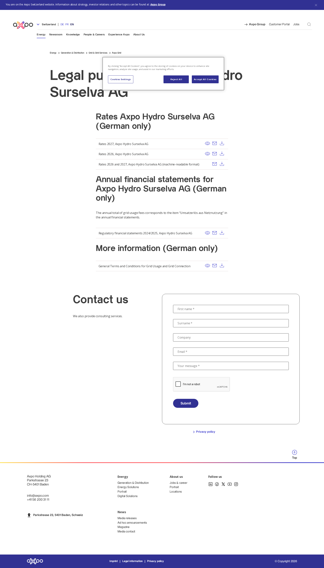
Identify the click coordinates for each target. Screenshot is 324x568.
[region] (163, 73)
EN (72, 24)
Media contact (126, 531)
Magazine (124, 527)
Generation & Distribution (133, 483)
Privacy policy (205, 431)
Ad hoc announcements (132, 522)
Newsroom (55, 34)
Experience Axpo (119, 34)
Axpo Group (158, 4)
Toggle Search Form (309, 24)
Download (221, 143)
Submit (186, 403)
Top (294, 457)
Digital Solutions (127, 496)
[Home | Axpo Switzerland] (25, 25)
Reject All (176, 79)
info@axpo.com (38, 495)
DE (62, 24)
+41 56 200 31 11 (38, 499)
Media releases (127, 518)
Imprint (114, 561)
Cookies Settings (120, 79)
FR (67, 24)
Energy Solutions (128, 487)
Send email (214, 143)
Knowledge (73, 34)
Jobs (296, 24)
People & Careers (94, 34)
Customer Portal (279, 24)
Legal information (132, 561)
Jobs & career (178, 483)
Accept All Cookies (205, 79)
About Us (139, 34)
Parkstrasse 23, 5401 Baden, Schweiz (58, 515)
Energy (41, 34)
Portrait (122, 491)
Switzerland (48, 24)
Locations (176, 491)
